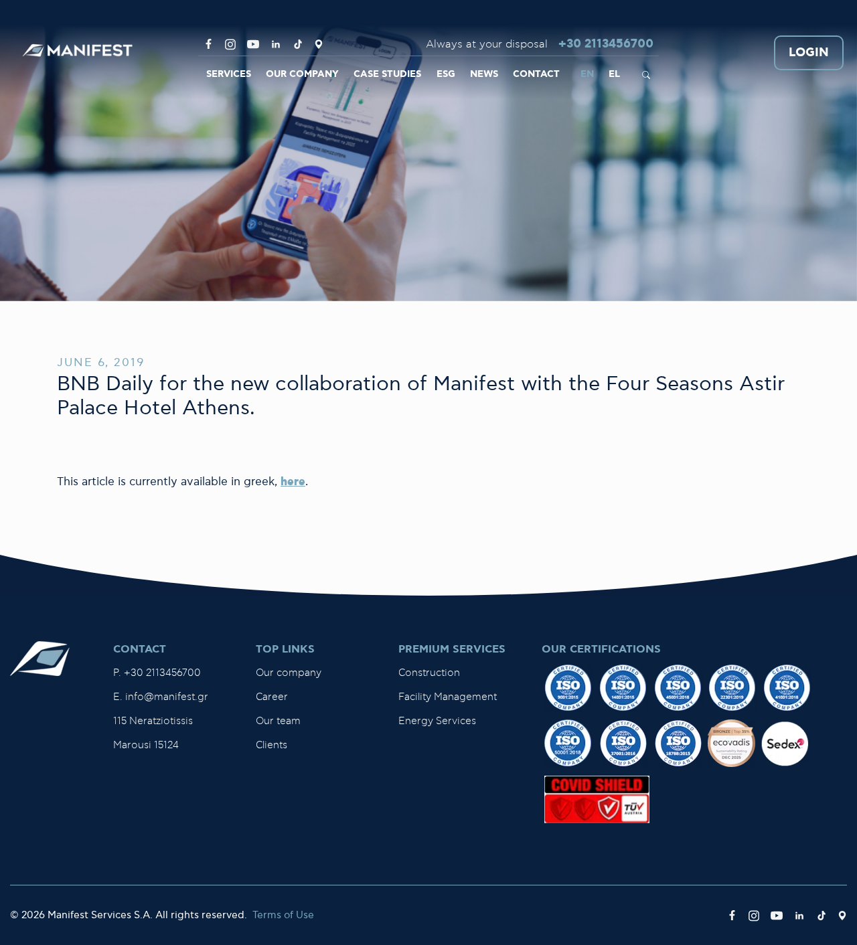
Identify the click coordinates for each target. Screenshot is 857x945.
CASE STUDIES (387, 74)
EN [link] (587, 74)
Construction (429, 673)
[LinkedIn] (276, 44)
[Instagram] (230, 44)
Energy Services (437, 721)
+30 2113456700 (605, 44)
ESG (446, 74)
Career (272, 697)
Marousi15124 (146, 745)
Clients (271, 745)
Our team (278, 721)
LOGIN (809, 53)
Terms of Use (283, 915)
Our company (288, 673)
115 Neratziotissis (153, 721)
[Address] (318, 44)
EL (614, 74)
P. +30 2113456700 (157, 673)
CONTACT (536, 74)
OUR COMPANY (302, 74)
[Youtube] (253, 44)
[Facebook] (209, 44)
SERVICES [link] (228, 74)
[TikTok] (298, 44)
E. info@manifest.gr (160, 697)
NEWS (484, 74)
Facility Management (447, 697)
